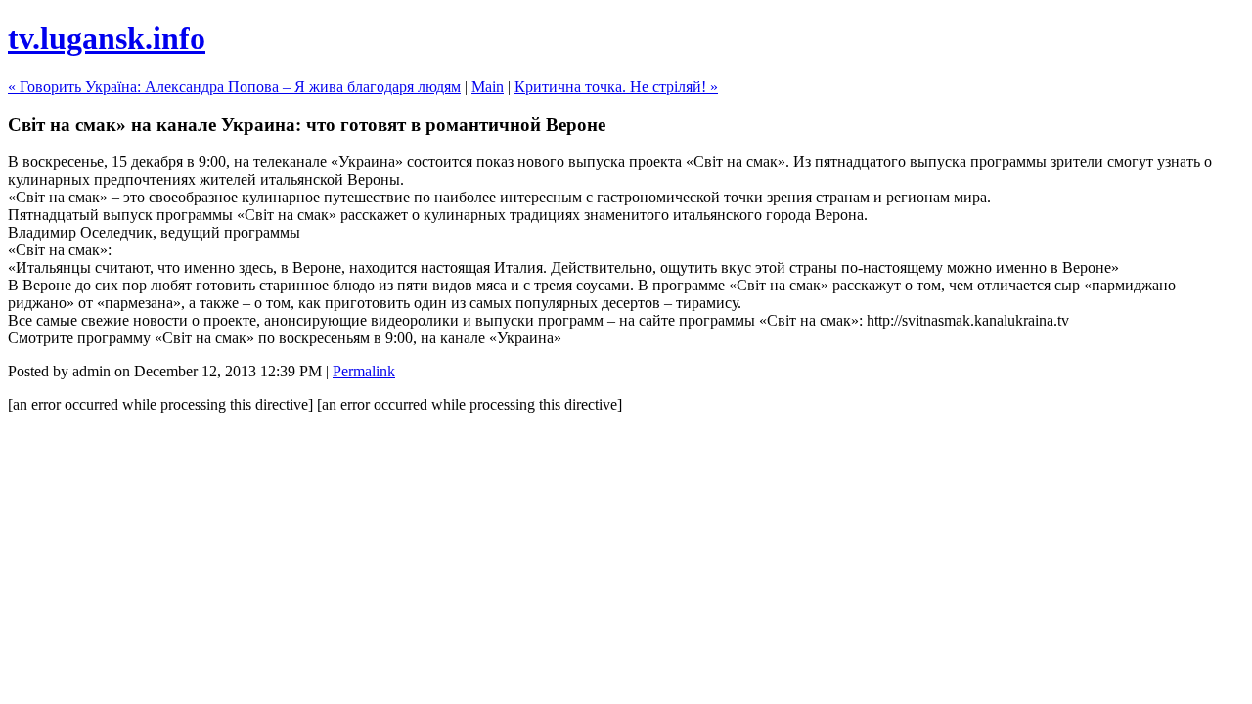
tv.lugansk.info (106, 38)
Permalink (364, 371)
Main (487, 86)
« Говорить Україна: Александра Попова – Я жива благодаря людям (234, 86)
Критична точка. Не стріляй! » (616, 86)
